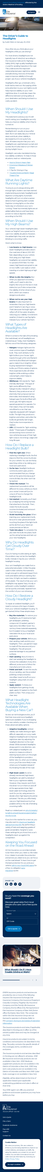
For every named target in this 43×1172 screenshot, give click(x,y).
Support (5, 1131)
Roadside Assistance (10, 1125)
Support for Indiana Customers (14, 2)
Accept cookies (14, 1164)
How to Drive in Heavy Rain (19, 162)
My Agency (31, 12)
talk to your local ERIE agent (23, 865)
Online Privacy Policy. (12, 1159)
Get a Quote (7, 1117)
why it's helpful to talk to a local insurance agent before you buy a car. (21, 813)
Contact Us (6, 1135)
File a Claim (7, 1121)
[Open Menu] (39, 12)
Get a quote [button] (13, 929)
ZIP (7, 918)
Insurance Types (11, 910)
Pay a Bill (6, 1129)
